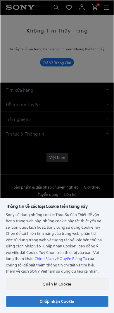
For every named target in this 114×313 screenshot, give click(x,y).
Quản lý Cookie (57, 284)
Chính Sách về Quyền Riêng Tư (60, 258)
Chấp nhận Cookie (57, 301)
